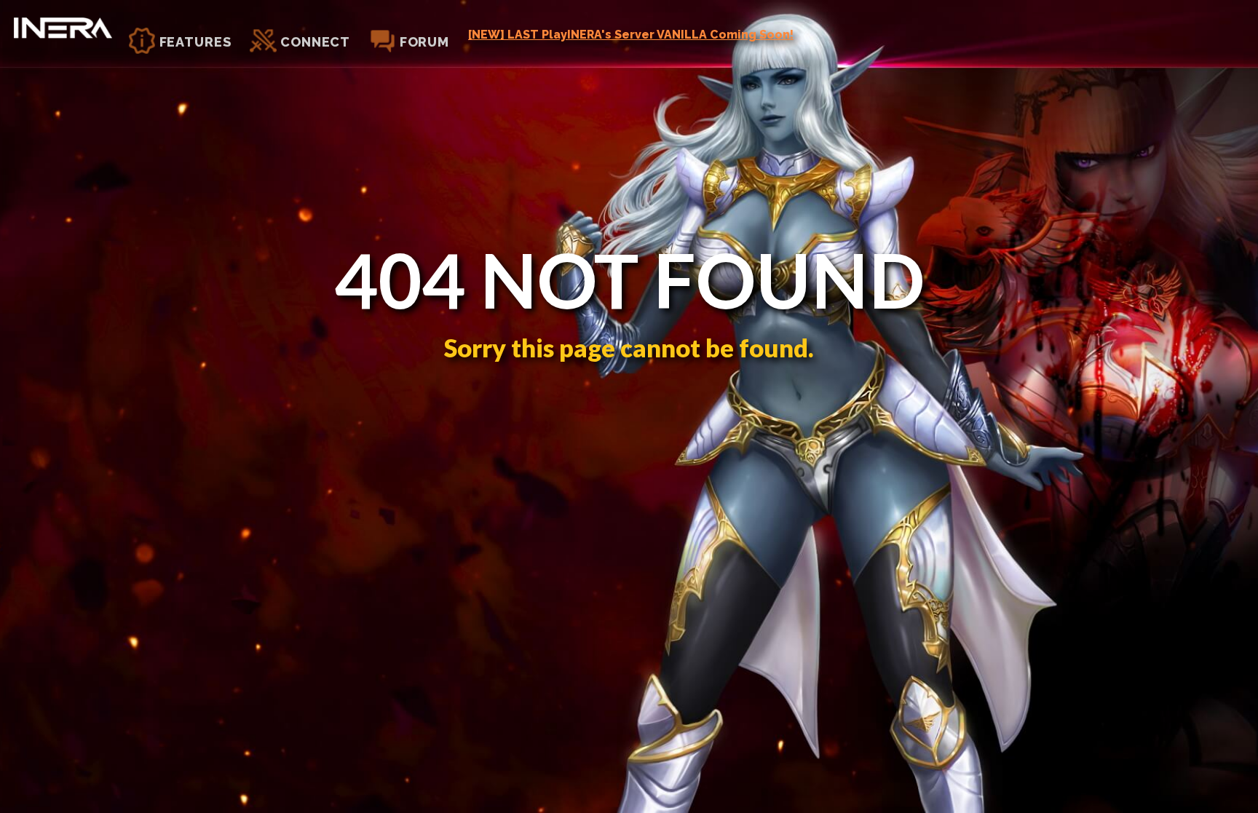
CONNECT (313, 41)
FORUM (422, 41)
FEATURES (194, 41)
